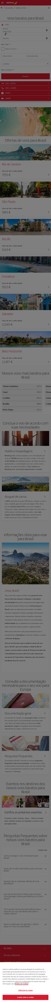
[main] (25, 982)
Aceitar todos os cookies (25, 997)
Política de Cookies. (21, 984)
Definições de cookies (25, 990)
